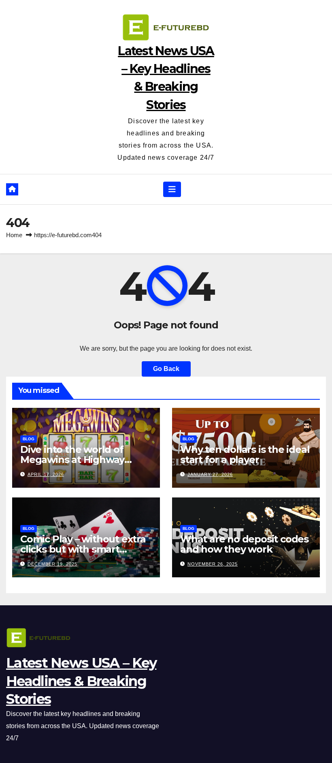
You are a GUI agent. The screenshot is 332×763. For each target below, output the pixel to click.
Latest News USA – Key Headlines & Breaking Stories (81, 680)
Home (14, 234)
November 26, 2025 (212, 564)
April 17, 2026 (46, 474)
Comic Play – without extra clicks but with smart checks (83, 549)
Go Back (166, 368)
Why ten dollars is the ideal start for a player (244, 454)
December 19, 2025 (52, 564)
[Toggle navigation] (172, 189)
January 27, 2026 (210, 474)
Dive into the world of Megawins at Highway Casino (72, 460)
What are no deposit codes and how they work (244, 544)
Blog (28, 439)
